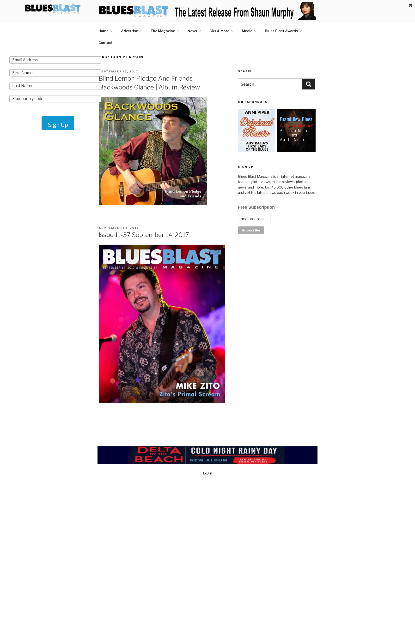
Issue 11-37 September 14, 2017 (143, 234)
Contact (105, 43)
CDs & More (219, 31)
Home (103, 31)
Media (247, 31)
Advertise (129, 31)
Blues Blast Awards (281, 31)
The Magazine (163, 31)
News (192, 31)
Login (207, 473)
